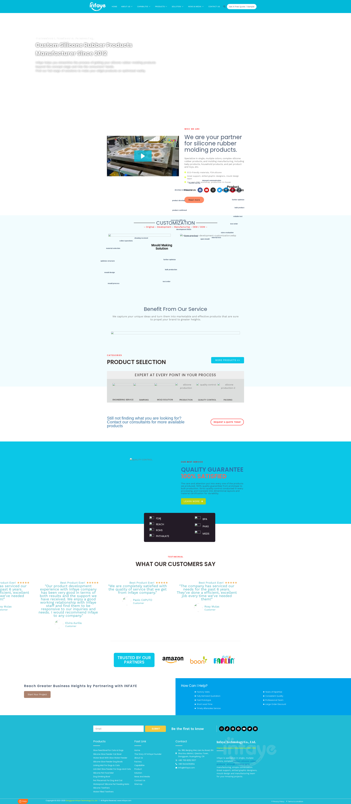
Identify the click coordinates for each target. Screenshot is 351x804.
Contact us (214, 6)
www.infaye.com (124, 800)
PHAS (206, 526)
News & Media (194, 6)
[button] (143, 156)
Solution (176, 6)
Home (114, 6)
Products (160, 6)
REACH (160, 524)
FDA (158, 518)
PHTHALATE (162, 536)
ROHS (159, 530)
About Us (125, 6)
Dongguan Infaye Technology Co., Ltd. (82, 800)
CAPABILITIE (142, 6)
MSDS (206, 533)
